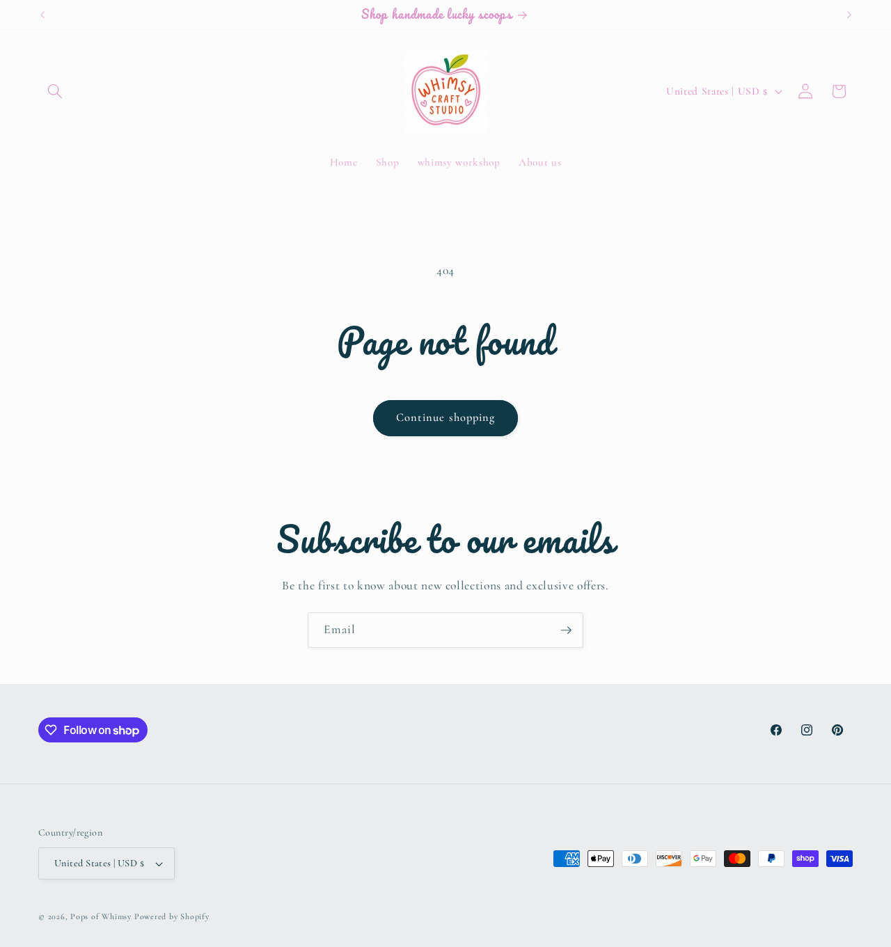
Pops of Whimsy (101, 916)
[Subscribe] (566, 630)
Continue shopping (446, 417)
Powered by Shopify (172, 916)
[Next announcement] (849, 14)
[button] (55, 91)
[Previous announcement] (42, 14)
